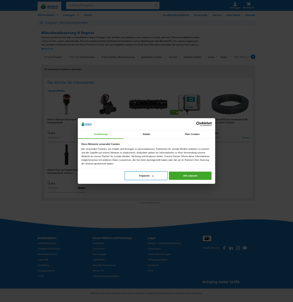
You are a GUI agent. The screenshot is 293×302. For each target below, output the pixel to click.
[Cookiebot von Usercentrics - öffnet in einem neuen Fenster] (198, 124)
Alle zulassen (190, 175)
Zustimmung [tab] (101, 134)
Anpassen (144, 175)
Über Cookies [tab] (192, 134)
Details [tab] (146, 134)
